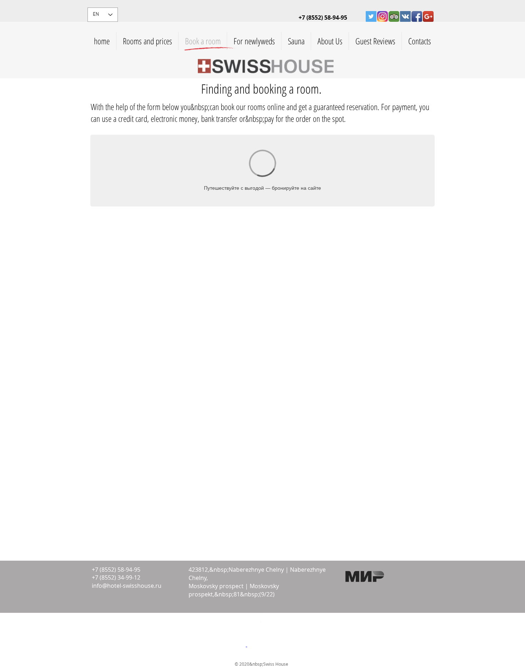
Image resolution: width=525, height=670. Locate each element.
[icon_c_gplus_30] (428, 16)
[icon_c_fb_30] (416, 16)
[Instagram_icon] (382, 16)
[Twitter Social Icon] (371, 16)
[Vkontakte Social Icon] (405, 16)
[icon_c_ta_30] (394, 16)
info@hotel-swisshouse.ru (126, 586)
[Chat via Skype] (107, 622)
